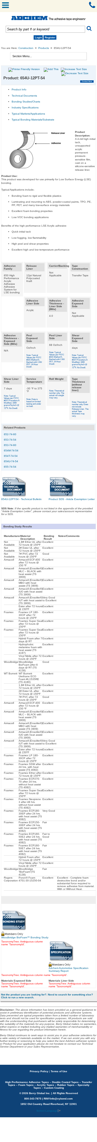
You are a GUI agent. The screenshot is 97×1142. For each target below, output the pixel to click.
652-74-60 (10, 434)
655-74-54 (10, 466)
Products (43, 48)
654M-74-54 (11, 450)
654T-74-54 (11, 455)
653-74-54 (10, 439)
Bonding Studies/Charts (26, 101)
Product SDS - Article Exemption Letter (72, 499)
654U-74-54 (11, 461)
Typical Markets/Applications (28, 113)
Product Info (19, 89)
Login (38, 37)
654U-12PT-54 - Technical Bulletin (21, 499)
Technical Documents (24, 95)
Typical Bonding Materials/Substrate (33, 119)
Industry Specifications (25, 107)
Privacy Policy (39, 1071)
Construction (25, 48)
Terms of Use (59, 1071)
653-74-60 (10, 445)
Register (50, 37)
